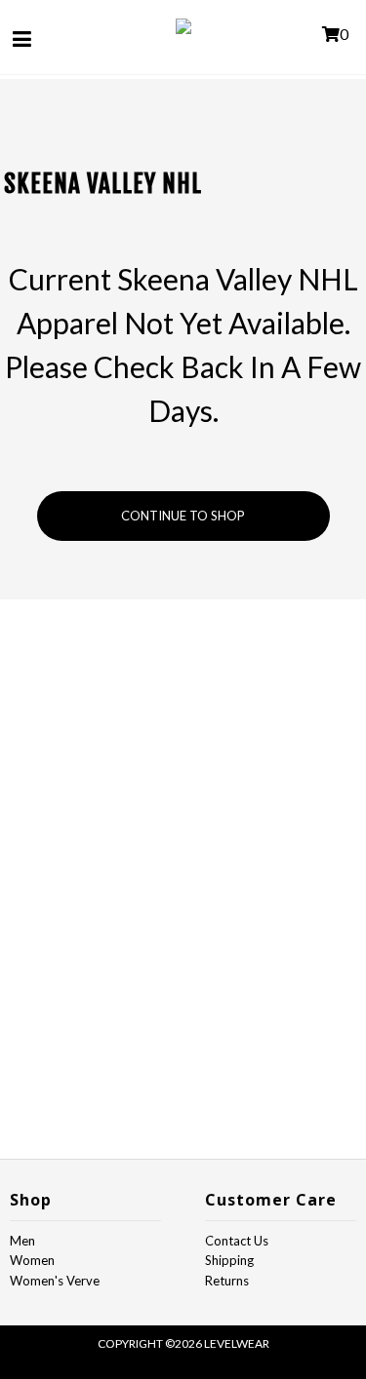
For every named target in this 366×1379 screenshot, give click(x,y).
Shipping (229, 1260)
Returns (227, 1280)
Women (32, 1260)
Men (22, 1240)
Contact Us (236, 1240)
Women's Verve (55, 1280)
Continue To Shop (183, 515)
